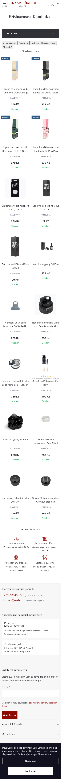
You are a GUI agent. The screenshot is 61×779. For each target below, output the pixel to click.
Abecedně (7, 46)
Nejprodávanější (48, 42)
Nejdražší (35, 42)
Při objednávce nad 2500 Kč (16, 544)
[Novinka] (15, 71)
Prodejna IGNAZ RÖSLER (14, 624)
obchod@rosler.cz (23, 600)
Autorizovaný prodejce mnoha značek (16, 566)
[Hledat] (47, 4)
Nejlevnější (23, 42)
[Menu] (4, 4)
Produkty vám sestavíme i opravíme (44, 566)
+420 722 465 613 (22, 595)
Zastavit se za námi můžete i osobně (44, 546)
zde (49, 754)
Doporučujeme (9, 42)
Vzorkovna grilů (13, 644)
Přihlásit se (9, 715)
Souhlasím (30, 771)
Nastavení (30, 761)
